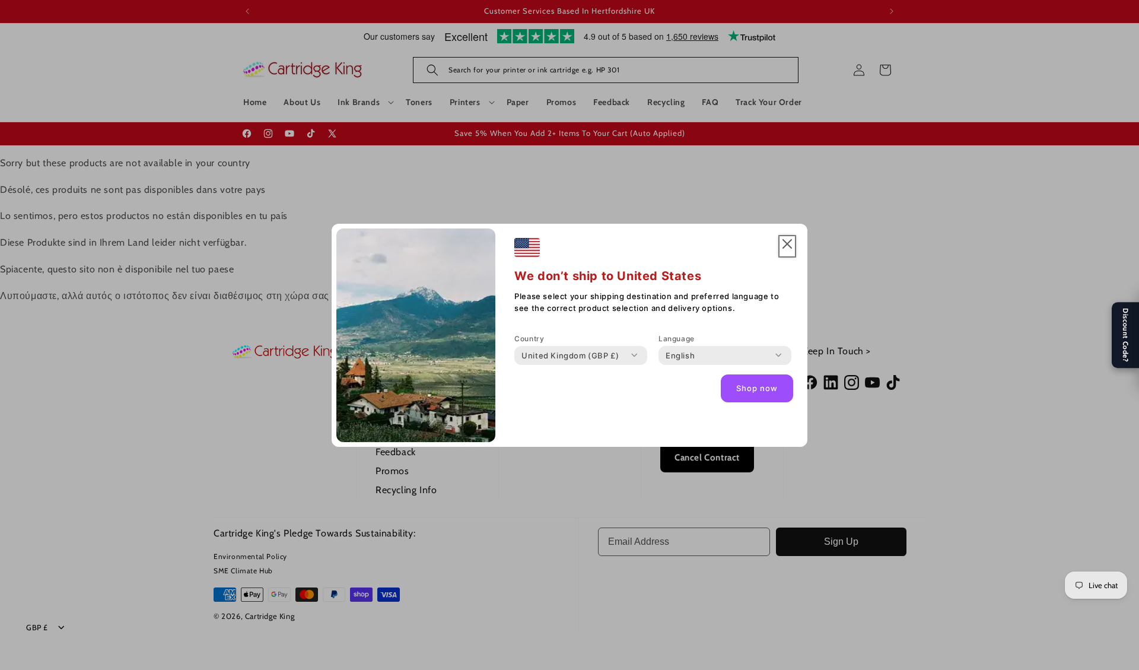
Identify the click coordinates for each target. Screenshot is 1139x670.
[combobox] (570, 355)
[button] (787, 246)
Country (529, 338)
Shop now (757, 388)
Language (676, 338)
